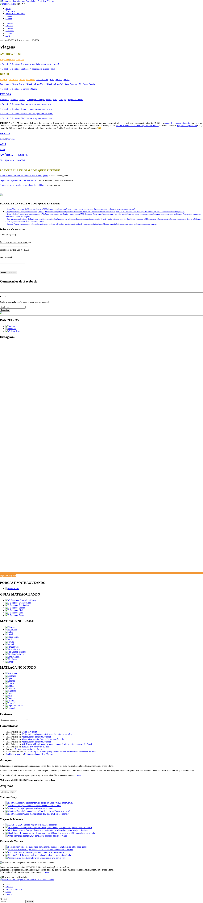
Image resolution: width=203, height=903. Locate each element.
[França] (10, 683)
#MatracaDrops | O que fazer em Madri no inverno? (30, 808)
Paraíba (59, 79)
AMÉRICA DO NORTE (14, 154)
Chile (12, 59)
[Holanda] (10, 688)
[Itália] (9, 696)
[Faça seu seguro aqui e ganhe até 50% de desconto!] (13, 331)
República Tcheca (75, 99)
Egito (2, 139)
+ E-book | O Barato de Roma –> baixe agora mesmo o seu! (26, 109)
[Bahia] (9, 632)
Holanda (38, 99)
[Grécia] (10, 686)
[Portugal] (10, 703)
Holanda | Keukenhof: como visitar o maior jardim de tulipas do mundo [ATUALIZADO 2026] (50, 827)
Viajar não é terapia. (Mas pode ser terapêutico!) (43, 739)
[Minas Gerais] (12, 637)
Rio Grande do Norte (36, 84)
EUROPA (5, 94)
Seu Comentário (7, 257)
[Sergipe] (10, 662)
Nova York (20, 160)
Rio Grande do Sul (55, 84)
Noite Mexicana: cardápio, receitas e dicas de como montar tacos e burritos (40, 849)
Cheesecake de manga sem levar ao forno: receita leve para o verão (37, 858)
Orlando (10, 160)
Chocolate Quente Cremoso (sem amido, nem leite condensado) (36, 852)
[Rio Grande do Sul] (15, 654)
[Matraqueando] (7, 4)
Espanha (14, 99)
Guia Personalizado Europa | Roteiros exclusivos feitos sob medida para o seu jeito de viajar (48, 830)
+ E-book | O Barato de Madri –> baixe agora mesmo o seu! (26, 118)
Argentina (4, 59)
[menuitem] (8, 8)
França (22, 99)
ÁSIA (3, 144)
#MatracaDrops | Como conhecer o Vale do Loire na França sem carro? (39, 811)
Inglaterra (47, 99)
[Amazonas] (11, 629)
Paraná (66, 79)
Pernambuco (5, 84)
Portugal (62, 99)
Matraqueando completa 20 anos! (36, 737)
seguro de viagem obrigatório (177, 123)
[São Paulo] (11, 659)
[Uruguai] (10, 708)
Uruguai (20, 59)
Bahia (22, 79)
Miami (3, 160)
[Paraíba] (10, 642)
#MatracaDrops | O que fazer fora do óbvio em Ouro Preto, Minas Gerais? (40, 803)
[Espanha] (10, 681)
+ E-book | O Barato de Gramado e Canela (18, 89)
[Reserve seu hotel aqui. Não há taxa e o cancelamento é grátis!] (10, 326)
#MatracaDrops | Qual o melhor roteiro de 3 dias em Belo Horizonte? (38, 814)
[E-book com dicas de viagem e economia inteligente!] (18, 603)
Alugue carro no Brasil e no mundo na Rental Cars (22, 185)
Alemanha (4, 99)
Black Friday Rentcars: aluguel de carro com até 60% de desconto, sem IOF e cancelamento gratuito (51, 833)
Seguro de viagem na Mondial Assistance (18, 180)
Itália (55, 99)
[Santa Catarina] (13, 657)
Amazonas (13, 79)
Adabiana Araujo (13, 754)
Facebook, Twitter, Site (14, 250)
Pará (52, 79)
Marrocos (10, 139)
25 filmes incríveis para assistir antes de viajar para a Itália (47, 734)
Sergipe (92, 84)
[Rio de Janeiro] (13, 649)
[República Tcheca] (14, 705)
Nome (8, 234)
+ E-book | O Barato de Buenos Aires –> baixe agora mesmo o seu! (29, 64)
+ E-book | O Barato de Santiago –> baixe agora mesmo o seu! (27, 69)
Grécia (30, 99)
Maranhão (30, 79)
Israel (2, 149)
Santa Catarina (70, 84)
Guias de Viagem (29, 732)
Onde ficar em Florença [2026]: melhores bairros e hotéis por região (37, 836)
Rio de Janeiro (18, 84)
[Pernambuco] (12, 647)
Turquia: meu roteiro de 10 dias (35, 747)
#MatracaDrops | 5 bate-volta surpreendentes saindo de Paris (34, 805)
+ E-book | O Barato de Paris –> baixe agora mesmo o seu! (25, 104)
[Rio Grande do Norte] (16, 652)
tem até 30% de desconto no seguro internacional (137, 125)
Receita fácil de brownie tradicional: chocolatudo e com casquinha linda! (39, 855)
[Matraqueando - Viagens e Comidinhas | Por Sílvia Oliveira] (27, 1)
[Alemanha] (11, 673)
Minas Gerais (42, 79)
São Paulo (83, 84)
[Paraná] (10, 644)
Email (15, 242)
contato (79, 775)
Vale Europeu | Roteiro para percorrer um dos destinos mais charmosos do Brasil (57, 744)
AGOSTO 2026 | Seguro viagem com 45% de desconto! (32, 825)
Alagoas (3, 79)
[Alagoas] (10, 627)
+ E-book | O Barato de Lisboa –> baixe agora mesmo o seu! (26, 113)
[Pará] (9, 639)
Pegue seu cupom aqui (187, 125)
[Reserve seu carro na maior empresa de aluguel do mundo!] (11, 328)
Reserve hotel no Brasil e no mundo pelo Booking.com (24, 175)
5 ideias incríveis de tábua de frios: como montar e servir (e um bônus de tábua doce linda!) (47, 847)
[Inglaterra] (11, 691)
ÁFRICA (5, 133)
